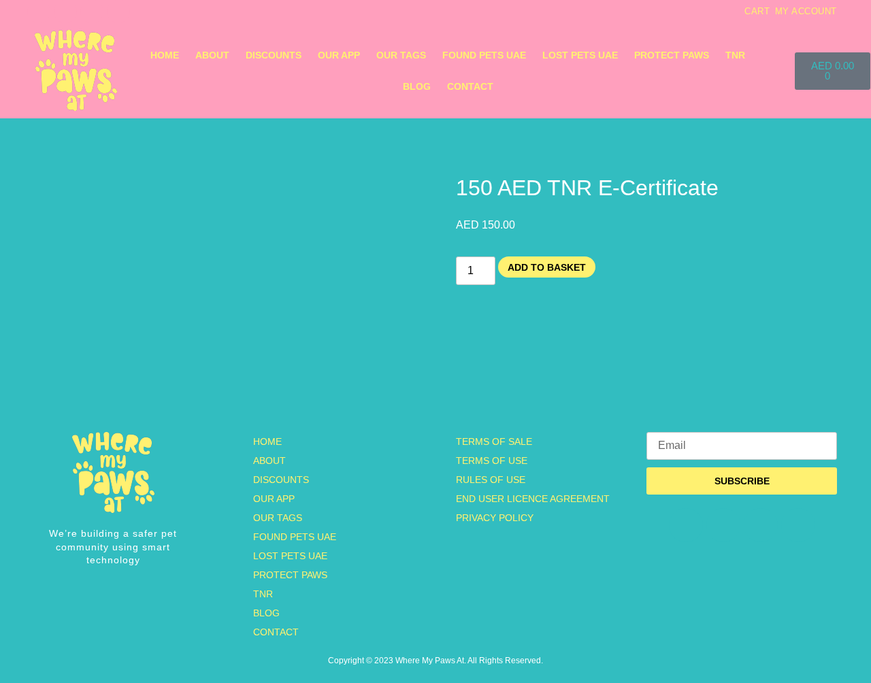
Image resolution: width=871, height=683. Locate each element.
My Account (806, 11)
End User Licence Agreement (533, 498)
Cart (757, 11)
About (212, 55)
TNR (735, 55)
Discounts (273, 55)
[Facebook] (65, 11)
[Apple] (91, 11)
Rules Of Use (490, 479)
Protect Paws (671, 55)
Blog (417, 86)
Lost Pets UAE (580, 55)
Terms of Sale (494, 441)
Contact (470, 86)
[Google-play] (118, 11)
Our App (339, 55)
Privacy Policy (494, 517)
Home (164, 55)
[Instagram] (38, 11)
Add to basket (547, 267)
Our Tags (401, 55)
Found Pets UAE (484, 55)
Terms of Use (491, 460)
